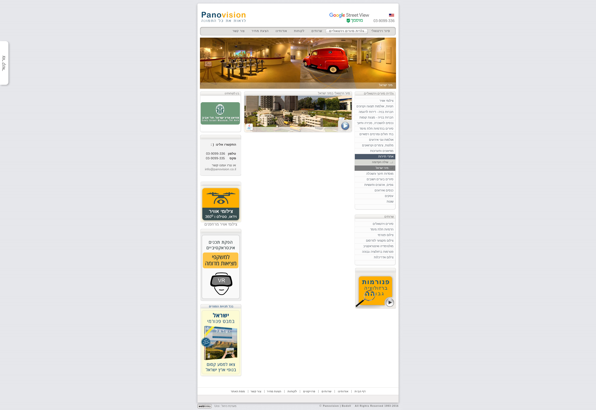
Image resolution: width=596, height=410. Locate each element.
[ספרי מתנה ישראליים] (220, 339)
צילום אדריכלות (383, 257)
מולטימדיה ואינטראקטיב (378, 246)
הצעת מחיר (260, 31)
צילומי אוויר (386, 100)
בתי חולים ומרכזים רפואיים (376, 134)
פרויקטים (309, 391)
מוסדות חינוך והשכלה (379, 173)
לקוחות (299, 31)
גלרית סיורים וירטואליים (346, 31)
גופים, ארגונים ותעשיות (378, 185)
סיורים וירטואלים (383, 224)
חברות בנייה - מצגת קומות (376, 117)
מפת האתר (238, 391)
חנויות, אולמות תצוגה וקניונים (374, 106)
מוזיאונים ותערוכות (381, 151)
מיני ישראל (382, 168)
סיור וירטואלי (380, 31)
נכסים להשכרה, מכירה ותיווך (375, 123)
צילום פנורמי (385, 235)
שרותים (317, 31)
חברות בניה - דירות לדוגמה (376, 112)
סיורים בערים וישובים (380, 179)
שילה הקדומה (380, 162)
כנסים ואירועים (384, 190)
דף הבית (360, 391)
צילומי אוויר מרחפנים (220, 224)
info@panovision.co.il (220, 169)
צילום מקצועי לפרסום (379, 240)
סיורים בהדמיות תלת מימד (376, 128)
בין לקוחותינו (232, 93)
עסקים (389, 196)
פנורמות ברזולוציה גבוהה (377, 251)
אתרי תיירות (385, 156)
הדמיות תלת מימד (381, 229)
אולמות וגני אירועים (381, 139)
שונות (390, 201)
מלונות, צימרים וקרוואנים (377, 145)
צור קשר (239, 31)
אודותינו (281, 31)
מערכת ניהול (229, 406)
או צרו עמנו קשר (224, 165)
